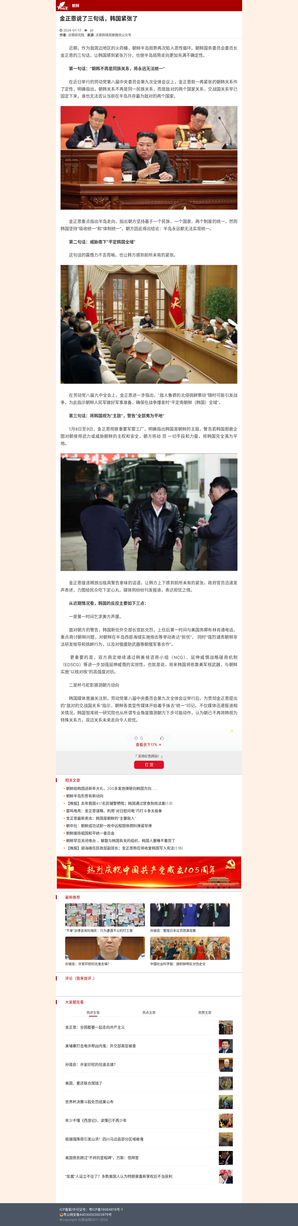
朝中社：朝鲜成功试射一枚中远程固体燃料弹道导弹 (109, 825)
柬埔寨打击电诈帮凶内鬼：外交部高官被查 (100, 1046)
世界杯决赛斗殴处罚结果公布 (89, 1101)
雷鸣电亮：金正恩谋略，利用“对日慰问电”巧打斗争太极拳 (114, 810)
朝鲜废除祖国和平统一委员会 (90, 833)
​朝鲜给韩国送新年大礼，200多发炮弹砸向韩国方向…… (111, 788)
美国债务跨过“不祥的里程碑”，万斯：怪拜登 (102, 1157)
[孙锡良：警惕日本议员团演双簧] (190, 915)
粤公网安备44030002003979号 (87, 1214)
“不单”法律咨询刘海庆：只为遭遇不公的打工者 (99, 930)
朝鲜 (75, 5)
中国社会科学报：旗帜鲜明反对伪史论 (178, 964)
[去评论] (285, 841)
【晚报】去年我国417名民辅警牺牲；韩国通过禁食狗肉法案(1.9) (119, 803)
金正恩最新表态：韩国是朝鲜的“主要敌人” (101, 818)
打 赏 (149, 764)
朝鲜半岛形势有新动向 (84, 796)
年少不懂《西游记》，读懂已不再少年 (96, 1120)
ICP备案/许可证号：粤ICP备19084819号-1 (91, 1209)
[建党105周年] (149, 887)
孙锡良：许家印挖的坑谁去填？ (88, 964)
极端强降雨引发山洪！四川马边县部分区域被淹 (104, 1139)
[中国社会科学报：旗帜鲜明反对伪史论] (190, 949)
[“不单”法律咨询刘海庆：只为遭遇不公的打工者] (105, 915)
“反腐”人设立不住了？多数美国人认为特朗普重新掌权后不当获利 (118, 1176)
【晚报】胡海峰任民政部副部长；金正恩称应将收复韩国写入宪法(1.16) (124, 848)
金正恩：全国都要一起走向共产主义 (95, 1027)
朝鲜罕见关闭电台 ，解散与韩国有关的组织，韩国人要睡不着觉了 (120, 840)
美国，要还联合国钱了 (83, 1083)
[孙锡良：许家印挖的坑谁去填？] (105, 949)
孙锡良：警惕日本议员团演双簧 (173, 930)
